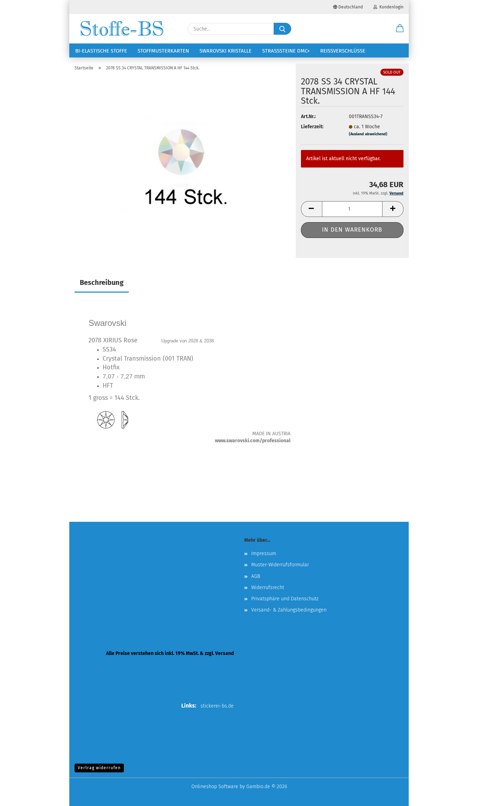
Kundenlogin (390, 7)
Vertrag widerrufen (99, 767)
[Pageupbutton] (458, 795)
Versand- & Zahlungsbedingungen (288, 610)
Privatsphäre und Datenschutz (284, 599)
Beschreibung (102, 282)
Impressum (263, 553)
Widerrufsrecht (267, 587)
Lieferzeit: (312, 127)
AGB (255, 576)
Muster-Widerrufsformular (280, 565)
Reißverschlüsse (342, 51)
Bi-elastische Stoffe (101, 51)
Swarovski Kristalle (225, 51)
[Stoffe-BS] (122, 28)
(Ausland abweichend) (368, 134)
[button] (400, 28)
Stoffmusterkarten (163, 51)
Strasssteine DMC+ (286, 51)
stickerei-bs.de (217, 706)
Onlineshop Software (214, 787)
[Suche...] (282, 29)
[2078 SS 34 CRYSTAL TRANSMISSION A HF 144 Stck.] (182, 164)
